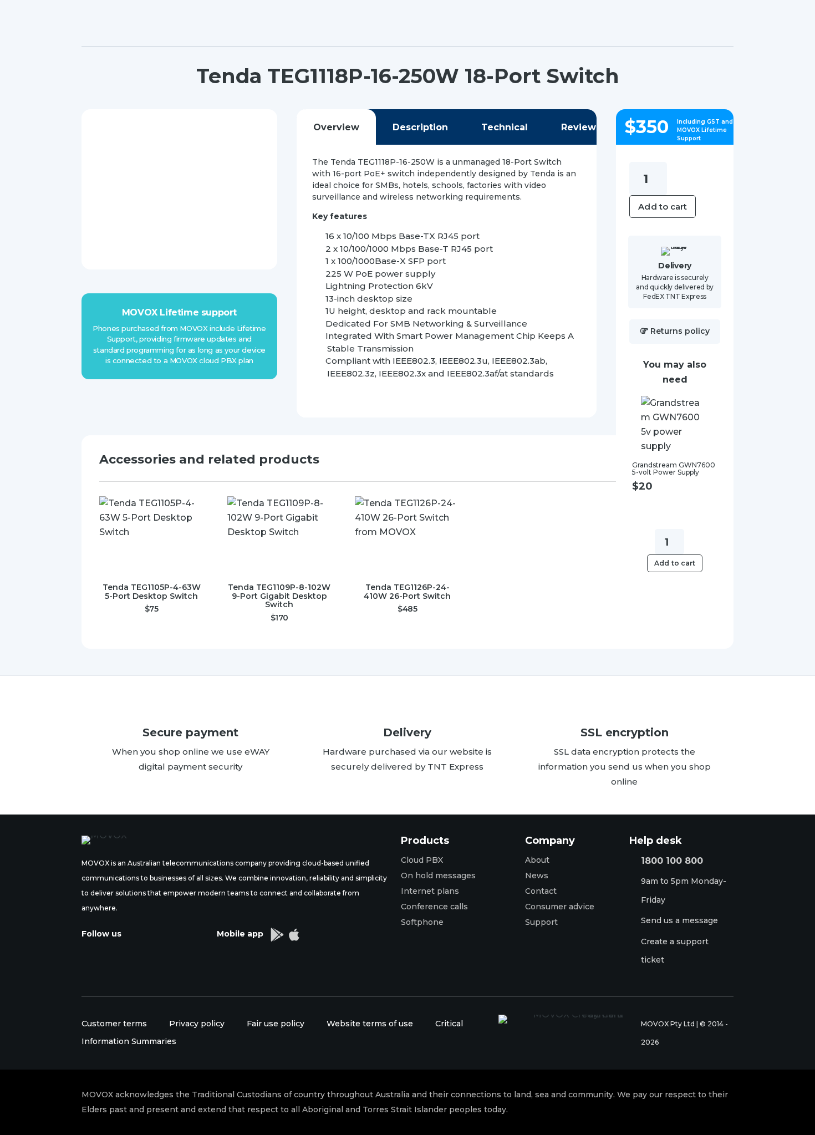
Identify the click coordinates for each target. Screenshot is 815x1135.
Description (420, 127)
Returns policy (680, 331)
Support (541, 922)
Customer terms (114, 1024)
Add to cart (662, 206)
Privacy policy (197, 1024)
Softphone (422, 922)
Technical (504, 127)
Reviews (581, 127)
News (536, 875)
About (537, 860)
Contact (541, 891)
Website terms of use (370, 1024)
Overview (336, 127)
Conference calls (434, 907)
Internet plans (430, 891)
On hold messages (438, 875)
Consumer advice (559, 907)
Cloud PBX (422, 860)
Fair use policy (277, 1024)
